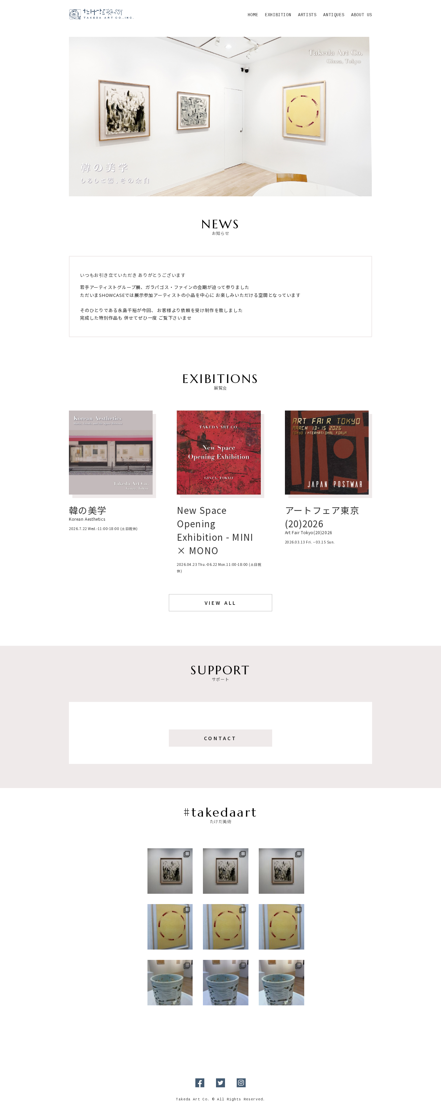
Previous (62, 115)
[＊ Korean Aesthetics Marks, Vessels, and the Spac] (225, 871)
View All (221, 602)
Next (379, 115)
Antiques (333, 15)
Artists (307, 15)
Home (253, 15)
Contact (220, 738)
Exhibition (278, 15)
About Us (361, 15)
